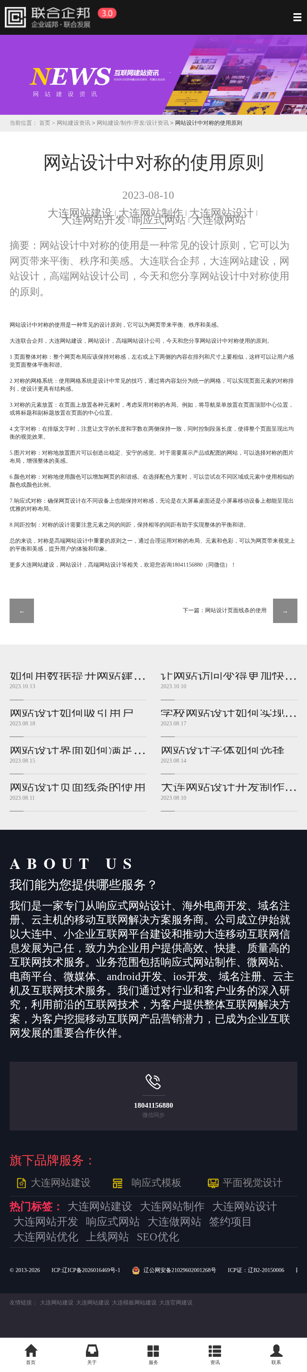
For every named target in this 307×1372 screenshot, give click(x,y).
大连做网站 (219, 220)
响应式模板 (156, 1182)
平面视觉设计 (253, 1182)
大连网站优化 (46, 1237)
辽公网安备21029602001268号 (180, 1270)
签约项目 (230, 1222)
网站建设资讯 (73, 123)
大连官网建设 (176, 1303)
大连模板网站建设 (134, 1303)
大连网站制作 (150, 213)
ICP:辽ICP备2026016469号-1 (86, 1270)
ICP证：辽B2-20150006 (256, 1270)
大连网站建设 (80, 213)
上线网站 (107, 1237)
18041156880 (153, 1105)
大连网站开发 (93, 220)
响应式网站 (159, 220)
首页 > (48, 123)
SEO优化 (158, 1237)
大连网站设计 (221, 213)
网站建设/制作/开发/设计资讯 (133, 123)
